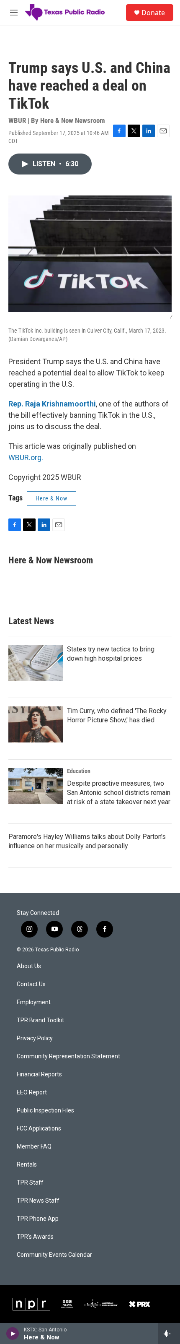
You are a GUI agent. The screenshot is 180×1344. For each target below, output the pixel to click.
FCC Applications (39, 1128)
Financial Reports (39, 1074)
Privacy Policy (35, 1038)
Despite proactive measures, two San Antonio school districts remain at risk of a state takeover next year (118, 792)
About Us (29, 966)
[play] (13, 1333)
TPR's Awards (35, 1237)
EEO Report (32, 1092)
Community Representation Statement (68, 1056)
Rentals (27, 1165)
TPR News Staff (38, 1201)
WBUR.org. (25, 457)
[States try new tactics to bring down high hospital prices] (35, 663)
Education (78, 771)
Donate (153, 12)
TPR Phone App (38, 1219)
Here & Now (51, 498)
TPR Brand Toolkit (40, 1020)
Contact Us (31, 984)
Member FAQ (34, 1146)
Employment (34, 1002)
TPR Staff (30, 1183)
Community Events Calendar (54, 1255)
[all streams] (169, 1333)
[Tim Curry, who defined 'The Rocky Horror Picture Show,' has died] (35, 724)
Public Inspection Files (45, 1110)
